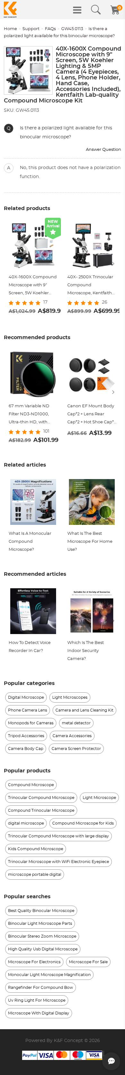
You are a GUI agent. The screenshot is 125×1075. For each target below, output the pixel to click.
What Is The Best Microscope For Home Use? (90, 542)
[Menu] (77, 10)
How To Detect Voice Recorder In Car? (30, 647)
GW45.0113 (72, 29)
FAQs (50, 29)
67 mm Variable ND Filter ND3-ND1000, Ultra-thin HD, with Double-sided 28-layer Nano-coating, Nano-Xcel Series (31, 415)
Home (10, 29)
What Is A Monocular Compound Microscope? (30, 542)
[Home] (10, 10)
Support (30, 29)
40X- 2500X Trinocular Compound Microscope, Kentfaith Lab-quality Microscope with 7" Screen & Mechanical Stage (91, 286)
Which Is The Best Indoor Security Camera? (85, 651)
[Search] (95, 10)
